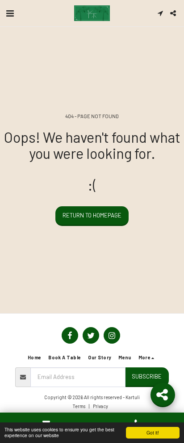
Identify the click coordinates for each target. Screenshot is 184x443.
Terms (79, 406)
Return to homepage (92, 215)
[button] (9, 12)
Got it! (152, 432)
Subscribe (147, 376)
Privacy (100, 406)
